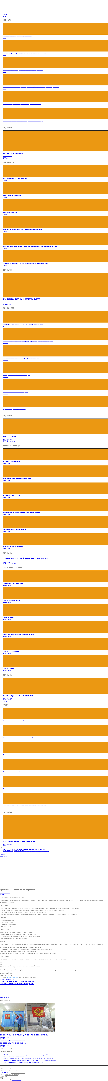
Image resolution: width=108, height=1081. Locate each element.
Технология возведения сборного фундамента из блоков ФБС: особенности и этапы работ (24, 53)
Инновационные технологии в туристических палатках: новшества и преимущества (23, 70)
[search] (11, 1048)
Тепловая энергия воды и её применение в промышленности (25, 558)
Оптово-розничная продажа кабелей (12, 195)
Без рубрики (3, 894)
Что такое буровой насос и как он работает (19, 841)
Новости (6, 16)
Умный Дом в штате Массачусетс (11, 651)
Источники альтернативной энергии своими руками (15, 392)
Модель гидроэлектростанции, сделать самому (14, 409)
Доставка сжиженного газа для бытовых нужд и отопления (17, 36)
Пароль (2, 1076)
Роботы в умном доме (8, 617)
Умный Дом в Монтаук (8, 668)
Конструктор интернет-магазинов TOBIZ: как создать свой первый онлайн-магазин (23, 324)
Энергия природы (9, 442)
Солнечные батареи (9, 564)
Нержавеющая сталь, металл (10, 212)
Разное (5, 701)
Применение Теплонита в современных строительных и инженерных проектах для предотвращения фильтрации (30, 246)
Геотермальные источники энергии (11, 461)
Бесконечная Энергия (7, 156)
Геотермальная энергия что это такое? (12, 495)
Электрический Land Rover (13, 153)
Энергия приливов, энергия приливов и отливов (14, 529)
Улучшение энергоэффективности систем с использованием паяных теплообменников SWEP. (25, 263)
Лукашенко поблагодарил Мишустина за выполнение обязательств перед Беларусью (26, 851)
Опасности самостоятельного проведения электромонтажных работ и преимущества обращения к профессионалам (31, 87)
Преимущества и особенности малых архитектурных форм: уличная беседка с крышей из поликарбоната (28, 341)
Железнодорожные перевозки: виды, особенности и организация (19, 721)
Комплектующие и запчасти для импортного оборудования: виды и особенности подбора (24, 805)
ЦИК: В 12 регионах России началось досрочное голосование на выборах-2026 (24, 849)
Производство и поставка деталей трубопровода (15, 178)
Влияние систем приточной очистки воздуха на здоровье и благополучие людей (22, 229)
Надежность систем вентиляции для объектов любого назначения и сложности (22, 512)
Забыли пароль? (16, 1080)
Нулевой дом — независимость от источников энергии (16, 375)
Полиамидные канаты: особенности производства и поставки (18, 788)
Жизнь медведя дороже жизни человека (13, 850)
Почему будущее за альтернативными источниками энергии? (17, 478)
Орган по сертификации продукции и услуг (13, 546)
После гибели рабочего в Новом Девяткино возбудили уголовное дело (23, 1062)
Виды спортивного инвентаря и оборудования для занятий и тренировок (21, 771)
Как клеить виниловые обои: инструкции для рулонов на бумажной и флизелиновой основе (28, 851)
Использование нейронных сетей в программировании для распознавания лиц (22, 104)
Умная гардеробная (10, 436)
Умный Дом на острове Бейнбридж (11, 600)
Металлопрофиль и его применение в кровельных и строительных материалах (22, 754)
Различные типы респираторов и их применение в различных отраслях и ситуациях (23, 121)
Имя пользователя (5, 1074)
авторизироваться (12, 977)
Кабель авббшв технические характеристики (17, 983)
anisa (4, 301)
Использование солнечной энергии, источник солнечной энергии (18, 634)
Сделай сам (7, 304)
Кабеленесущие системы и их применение (13, 583)
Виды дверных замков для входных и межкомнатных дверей (18, 738)
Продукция (6, 158)
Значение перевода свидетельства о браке (17, 981)
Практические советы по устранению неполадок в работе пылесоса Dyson (21, 358)
